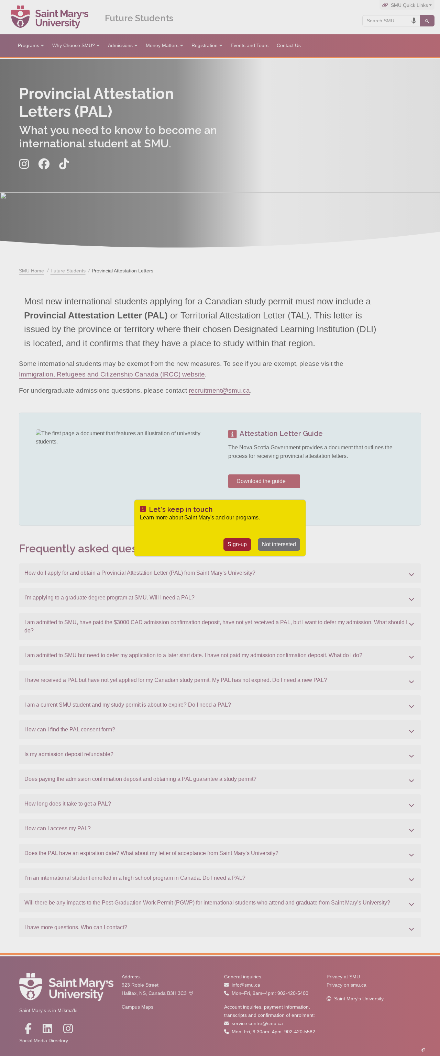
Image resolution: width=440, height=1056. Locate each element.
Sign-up (237, 544)
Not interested (279, 544)
